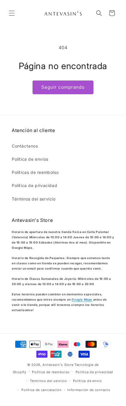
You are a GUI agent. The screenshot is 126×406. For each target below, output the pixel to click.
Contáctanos (25, 145)
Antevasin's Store (57, 365)
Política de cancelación (41, 390)
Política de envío (87, 381)
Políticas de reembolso (35, 172)
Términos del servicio (34, 198)
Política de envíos (30, 159)
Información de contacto (88, 390)
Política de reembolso (51, 372)
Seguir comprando (63, 87)
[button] (11, 13)
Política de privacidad (34, 185)
